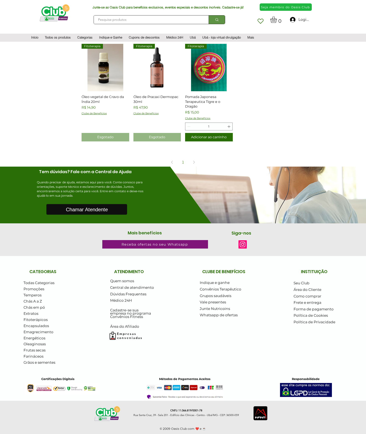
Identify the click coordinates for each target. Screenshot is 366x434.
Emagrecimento (38, 332)
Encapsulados (36, 326)
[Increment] (229, 126)
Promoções (34, 289)
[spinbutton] (209, 126)
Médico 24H (121, 300)
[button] (277, 19)
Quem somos (122, 281)
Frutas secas (35, 350)
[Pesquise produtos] (217, 19)
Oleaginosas (35, 344)
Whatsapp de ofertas (219, 315)
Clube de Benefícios (94, 113)
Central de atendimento (132, 287)
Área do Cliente (307, 289)
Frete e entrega (307, 302)
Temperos (33, 295)
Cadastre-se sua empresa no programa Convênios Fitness (130, 313)
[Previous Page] (172, 162)
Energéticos (34, 338)
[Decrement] (188, 126)
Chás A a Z (33, 301)
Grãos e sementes (39, 362)
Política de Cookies (311, 315)
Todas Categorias (39, 283)
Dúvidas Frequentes (128, 294)
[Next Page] (194, 162)
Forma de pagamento (314, 309)
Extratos (31, 313)
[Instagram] (242, 244)
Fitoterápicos (36, 320)
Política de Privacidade (314, 322)
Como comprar (307, 296)
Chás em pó (34, 307)
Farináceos (33, 356)
